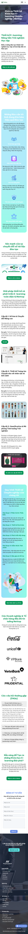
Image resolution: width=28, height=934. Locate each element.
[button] (25, 2)
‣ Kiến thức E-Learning (7, 914)
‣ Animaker (4, 877)
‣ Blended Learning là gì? (8, 919)
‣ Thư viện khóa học (7, 890)
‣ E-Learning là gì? (6, 917)
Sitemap (23, 931)
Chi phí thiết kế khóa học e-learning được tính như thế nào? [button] (12, 704)
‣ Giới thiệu (4, 898)
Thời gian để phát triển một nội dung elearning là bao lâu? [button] (13, 727)
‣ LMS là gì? (5, 916)
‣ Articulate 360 (6, 871)
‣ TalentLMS (5, 873)
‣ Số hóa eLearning (6, 886)
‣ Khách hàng (5, 902)
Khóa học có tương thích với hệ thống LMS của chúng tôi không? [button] (13, 734)
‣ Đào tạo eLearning (7, 891)
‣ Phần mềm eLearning (7, 888)
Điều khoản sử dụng (16, 931)
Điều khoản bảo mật (7, 931)
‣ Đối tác (4, 900)
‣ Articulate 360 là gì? (7, 921)
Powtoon (5, 879)
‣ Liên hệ (4, 906)
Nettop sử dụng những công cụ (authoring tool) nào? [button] (13, 740)
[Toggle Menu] (22, 2)
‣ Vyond (4, 875)
